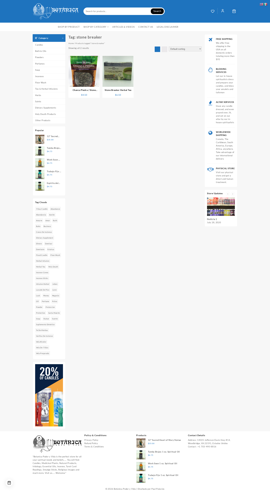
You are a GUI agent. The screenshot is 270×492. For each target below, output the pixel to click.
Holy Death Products (45, 114)
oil (37, 301)
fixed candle (41, 255)
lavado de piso (42, 290)
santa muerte (54, 313)
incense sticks (42, 278)
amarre (39, 220)
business (47, 226)
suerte (55, 319)
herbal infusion (42, 261)
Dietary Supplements (45, 107)
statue (46, 319)
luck (38, 296)
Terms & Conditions (94, 446)
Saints (38, 101)
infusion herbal (42, 284)
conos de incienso (44, 232)
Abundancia (41, 215)
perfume (45, 301)
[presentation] (228, 194)
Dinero (39, 244)
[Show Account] (223, 11)
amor (47, 220)
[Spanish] (266, 4)
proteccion (50, 307)
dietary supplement (44, 238)
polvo (54, 301)
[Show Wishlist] (214, 11)
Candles (39, 45)
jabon (55, 284)
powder (39, 307)
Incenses (39, 76)
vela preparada (42, 353)
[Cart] (234, 11)
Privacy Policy (91, 440)
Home (71, 43)
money (46, 296)
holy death (53, 267)
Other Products (42, 120)
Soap (37, 70)
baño (38, 226)
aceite (52, 215)
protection (40, 313)
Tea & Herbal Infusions (46, 89)
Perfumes (40, 63)
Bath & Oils (40, 51)
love (54, 290)
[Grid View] (157, 49)
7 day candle (42, 209)
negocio (55, 296)
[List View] (164, 49)
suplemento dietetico (45, 324)
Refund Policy (91, 443)
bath (55, 220)
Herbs (38, 95)
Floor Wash (40, 82)
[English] (262, 4)
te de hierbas (42, 330)
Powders (39, 57)
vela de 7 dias (42, 348)
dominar (48, 244)
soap (38, 319)
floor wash (55, 255)
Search (157, 11)
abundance (55, 209)
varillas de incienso (44, 336)
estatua (51, 249)
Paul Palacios (158, 489)
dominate (40, 249)
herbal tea (40, 267)
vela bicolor (41, 342)
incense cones (42, 272)
